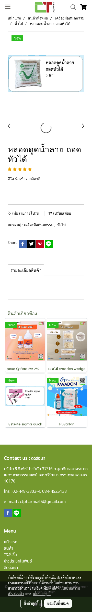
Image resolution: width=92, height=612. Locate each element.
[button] (71, 7)
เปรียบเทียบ (61, 213)
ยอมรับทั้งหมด (58, 603)
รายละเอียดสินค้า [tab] (25, 270)
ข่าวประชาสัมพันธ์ (18, 561)
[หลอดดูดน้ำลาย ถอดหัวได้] (46, 74)
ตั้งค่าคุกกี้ (31, 603)
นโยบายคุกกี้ (42, 593)
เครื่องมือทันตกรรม (39, 225)
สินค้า (8, 548)
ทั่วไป (61, 225)
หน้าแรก (10, 542)
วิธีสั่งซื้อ (10, 555)
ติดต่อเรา (11, 568)
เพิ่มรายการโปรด (25, 213)
